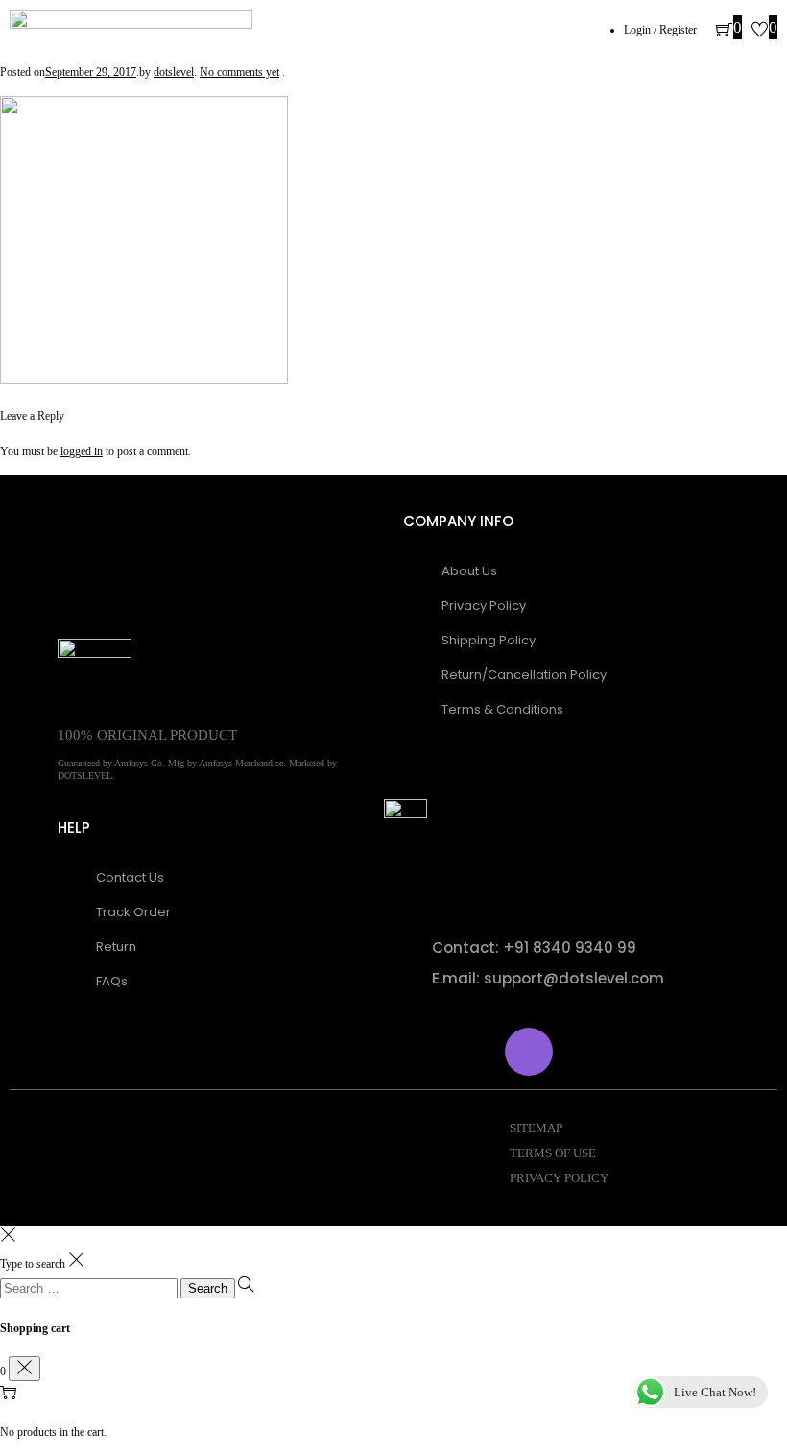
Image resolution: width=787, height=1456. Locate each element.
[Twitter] (473, 1052)
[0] (724, 32)
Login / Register (660, 29)
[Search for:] (90, 1289)
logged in (81, 451)
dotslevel (174, 72)
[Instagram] (529, 1052)
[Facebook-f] (417, 1052)
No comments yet (239, 72)
